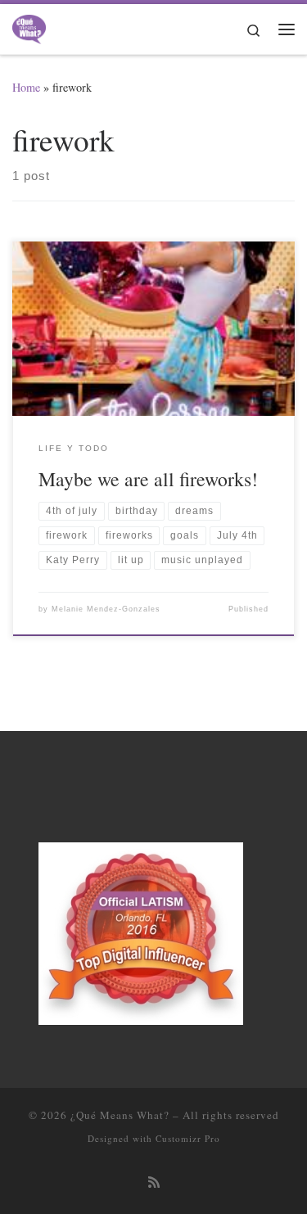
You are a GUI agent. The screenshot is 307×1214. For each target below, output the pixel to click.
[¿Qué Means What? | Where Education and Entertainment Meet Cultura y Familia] (29, 26)
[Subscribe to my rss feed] (154, 1182)
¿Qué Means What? (119, 1115)
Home (26, 87)
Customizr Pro (188, 1138)
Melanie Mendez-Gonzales (106, 609)
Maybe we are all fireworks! (148, 479)
